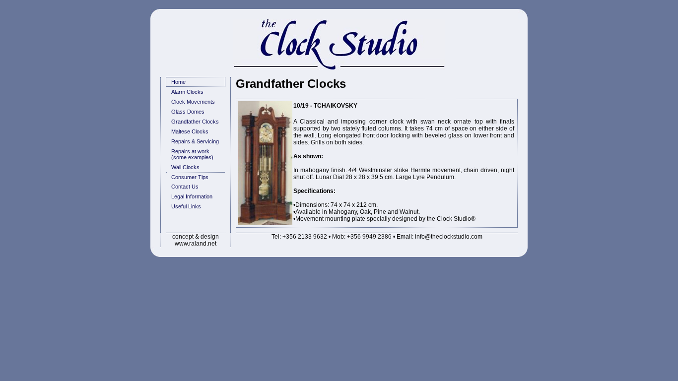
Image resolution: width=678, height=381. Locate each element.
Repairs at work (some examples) (192, 154)
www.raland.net (195, 243)
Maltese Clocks (189, 131)
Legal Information (191, 196)
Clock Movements (193, 102)
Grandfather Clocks (195, 122)
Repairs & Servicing (195, 141)
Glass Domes (187, 112)
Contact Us (185, 187)
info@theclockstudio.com (448, 236)
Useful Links (186, 206)
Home (178, 82)
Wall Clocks (185, 167)
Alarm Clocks (187, 92)
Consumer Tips (189, 177)
